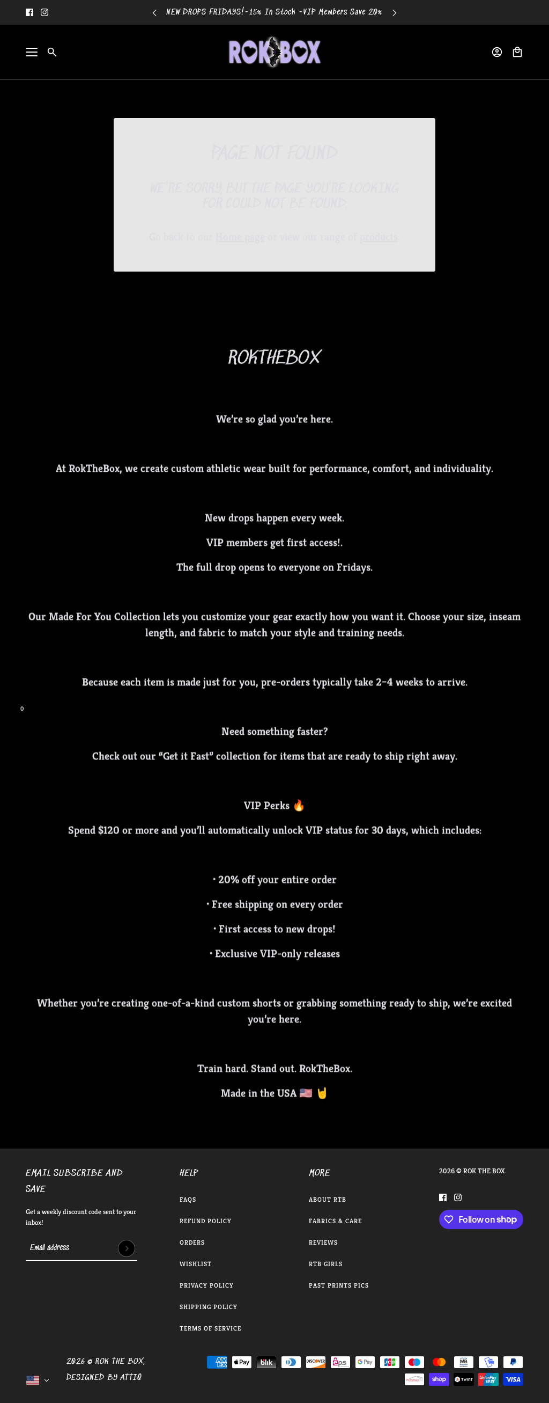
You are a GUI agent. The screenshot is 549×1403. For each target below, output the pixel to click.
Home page (240, 237)
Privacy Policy (207, 1285)
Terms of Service (210, 1328)
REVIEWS (323, 1242)
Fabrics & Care (335, 1221)
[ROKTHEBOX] (274, 52)
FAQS (188, 1199)
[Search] (52, 52)
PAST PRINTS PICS (339, 1285)
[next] (394, 12)
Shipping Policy (209, 1307)
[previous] (154, 12)
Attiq (131, 1377)
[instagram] (44, 12)
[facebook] (29, 12)
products (379, 237)
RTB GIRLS (326, 1264)
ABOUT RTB (327, 1199)
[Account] (497, 52)
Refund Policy (206, 1221)
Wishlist (196, 1264)
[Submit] (126, 1248)
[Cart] (517, 52)
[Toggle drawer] (32, 52)
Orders (192, 1242)
